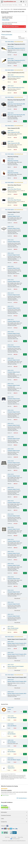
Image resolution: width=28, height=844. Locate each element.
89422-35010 (10, 46)
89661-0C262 (11, 279)
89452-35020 (10, 74)
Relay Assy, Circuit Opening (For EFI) (16, 103)
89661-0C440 (11, 487)
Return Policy (13, 837)
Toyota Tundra (7, 9)
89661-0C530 (11, 563)
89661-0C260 (11, 253)
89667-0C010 (11, 664)
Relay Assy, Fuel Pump (13, 160)
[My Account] (23, 1)
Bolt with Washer (11, 733)
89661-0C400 (11, 214)
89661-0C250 (11, 226)
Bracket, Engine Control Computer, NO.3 (17, 643)
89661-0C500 (11, 527)
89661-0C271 (11, 306)
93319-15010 (10, 724)
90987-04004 (10, 158)
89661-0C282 (11, 358)
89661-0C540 (11, 576)
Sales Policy (7, 837)
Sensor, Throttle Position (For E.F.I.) (16, 76)
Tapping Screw (11, 767)
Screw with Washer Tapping (14, 759)
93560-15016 (10, 766)
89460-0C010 (11, 187)
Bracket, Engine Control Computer (16, 666)
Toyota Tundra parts (4, 776)
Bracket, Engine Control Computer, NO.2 (17, 681)
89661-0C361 (11, 410)
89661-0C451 (11, 602)
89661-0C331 (11, 370)
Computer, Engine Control (14, 216)
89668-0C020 (11, 679)
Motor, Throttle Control (13, 628)
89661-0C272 (11, 319)
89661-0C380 (11, 436)
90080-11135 (10, 732)
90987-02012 (10, 113)
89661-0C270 (11, 293)
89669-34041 (10, 652)
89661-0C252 (11, 590)
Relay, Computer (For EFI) (14, 132)
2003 (12, 9)
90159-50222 (10, 758)
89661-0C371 (11, 423)
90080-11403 (10, 749)
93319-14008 (10, 715)
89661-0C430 (11, 460)
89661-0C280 (11, 331)
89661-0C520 (11, 551)
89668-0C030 (11, 691)
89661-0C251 (11, 239)
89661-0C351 (11, 396)
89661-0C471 (11, 614)
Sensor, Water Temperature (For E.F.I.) (16, 48)
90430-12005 (10, 707)
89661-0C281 (11, 345)
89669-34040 (10, 641)
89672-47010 (10, 626)
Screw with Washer (12, 717)
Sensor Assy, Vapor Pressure (14, 189)
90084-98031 (10, 102)
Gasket (9, 709)
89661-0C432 (11, 474)
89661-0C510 (11, 539)
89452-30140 (10, 85)
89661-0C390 (11, 448)
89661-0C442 (11, 500)
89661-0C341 (11, 383)
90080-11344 (10, 740)
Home (2, 9)
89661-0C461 (11, 514)
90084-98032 (10, 171)
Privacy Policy (20, 837)
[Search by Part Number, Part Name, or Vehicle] (25, 5)
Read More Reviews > (23, 798)
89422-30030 (10, 58)
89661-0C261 (11, 266)
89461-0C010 (11, 198)
